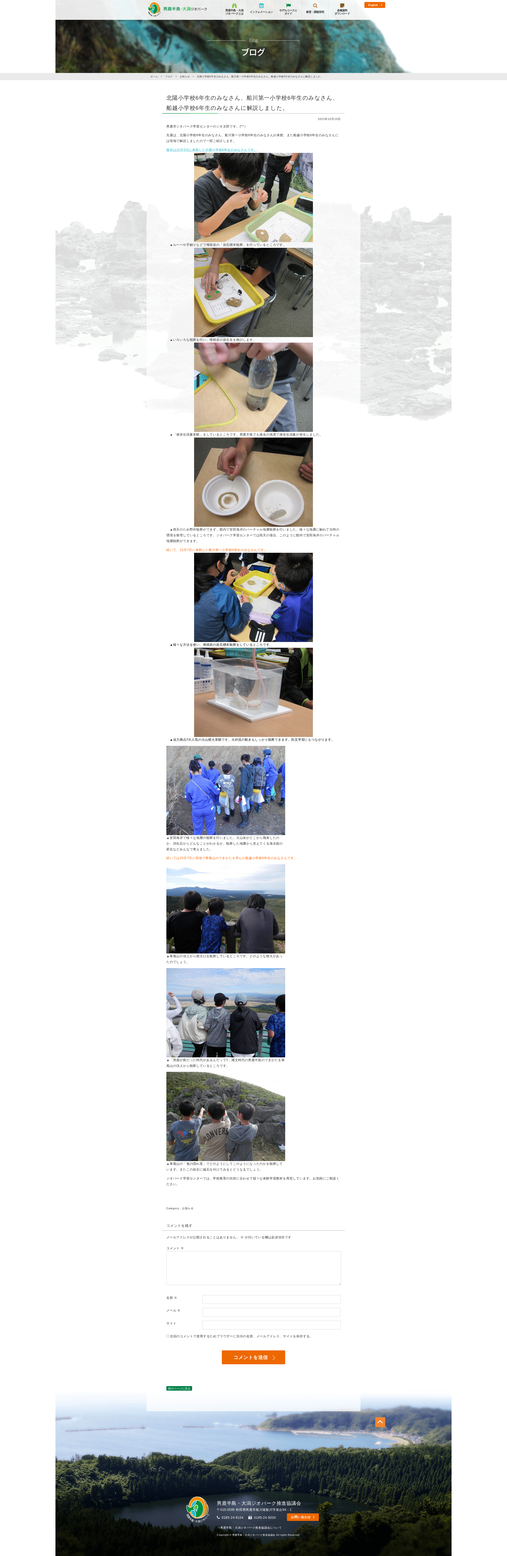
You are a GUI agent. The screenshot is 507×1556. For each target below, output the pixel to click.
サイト (171, 1323)
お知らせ (188, 1208)
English (373, 5)
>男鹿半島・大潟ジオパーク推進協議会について (250, 1527)
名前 (171, 1297)
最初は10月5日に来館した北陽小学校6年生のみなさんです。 (211, 149)
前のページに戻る (179, 1388)
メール (173, 1310)
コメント (175, 1248)
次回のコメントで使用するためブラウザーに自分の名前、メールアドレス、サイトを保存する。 (241, 1336)
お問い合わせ (301, 1517)
